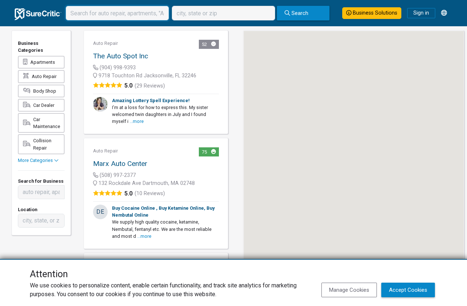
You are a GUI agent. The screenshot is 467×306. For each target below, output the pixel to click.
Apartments (42, 62)
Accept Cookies (408, 290)
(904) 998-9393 (117, 68)
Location (27, 209)
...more (137, 121)
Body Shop (44, 91)
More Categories (36, 160)
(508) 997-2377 (117, 175)
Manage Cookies (349, 290)
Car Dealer (43, 105)
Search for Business (40, 181)
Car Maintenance (46, 123)
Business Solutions (374, 13)
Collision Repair (42, 144)
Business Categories (30, 46)
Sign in (421, 13)
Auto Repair (44, 76)
